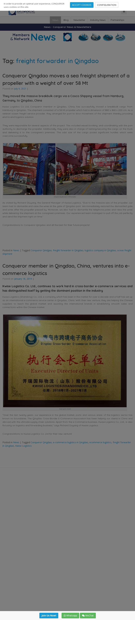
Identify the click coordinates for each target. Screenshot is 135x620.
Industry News (98, 19)
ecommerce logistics (100, 442)
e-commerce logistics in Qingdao (70, 442)
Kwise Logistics (23, 445)
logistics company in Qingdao (100, 250)
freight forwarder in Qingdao (68, 250)
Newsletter (79, 19)
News (55, 19)
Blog (66, 19)
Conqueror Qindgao (41, 250)
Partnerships (117, 19)
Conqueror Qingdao (41, 442)
